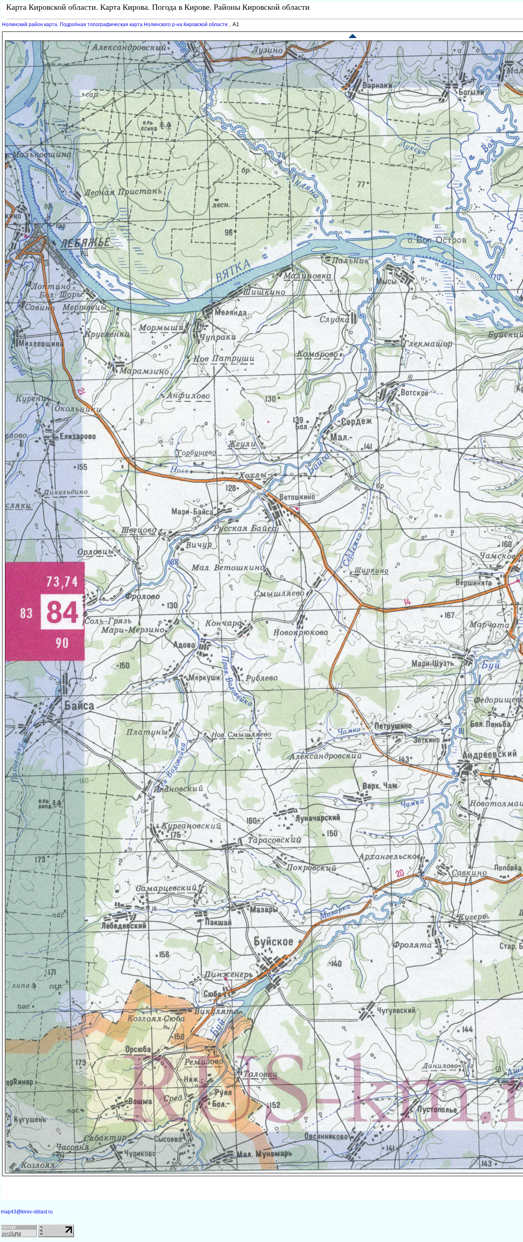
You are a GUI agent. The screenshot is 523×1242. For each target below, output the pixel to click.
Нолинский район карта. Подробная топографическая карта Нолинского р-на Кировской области (115, 24)
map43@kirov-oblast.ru (27, 1212)
